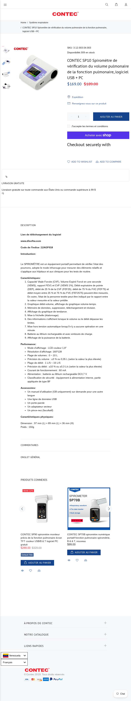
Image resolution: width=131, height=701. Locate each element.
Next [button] (109, 509)
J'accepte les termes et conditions (89, 126)
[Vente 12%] (42, 508)
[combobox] (14, 655)
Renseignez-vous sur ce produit (89, 103)
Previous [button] (22, 509)
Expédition (77, 97)
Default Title (27, 555)
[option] (6, 52)
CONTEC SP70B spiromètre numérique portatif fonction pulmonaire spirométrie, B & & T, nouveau (88, 538)
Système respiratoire (38, 22)
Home (23, 22)
